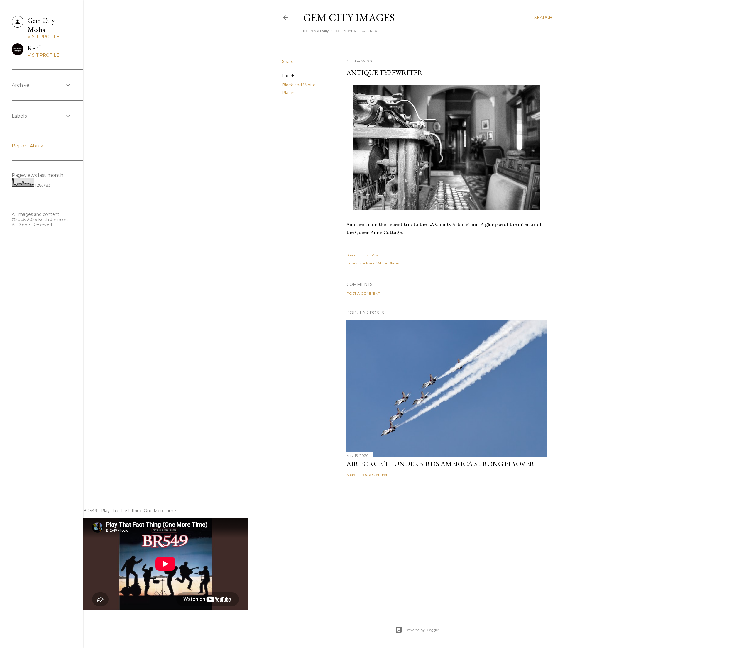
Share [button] (288, 61)
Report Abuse (28, 146)
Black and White (299, 85)
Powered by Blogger (422, 629)
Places (288, 92)
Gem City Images (349, 17)
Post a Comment (363, 293)
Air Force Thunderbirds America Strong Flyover (440, 463)
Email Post (370, 255)
